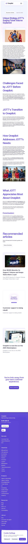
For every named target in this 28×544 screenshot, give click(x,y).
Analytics (3, 495)
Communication (5, 493)
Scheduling (4, 487)
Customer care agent (6, 519)
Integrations (4, 491)
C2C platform (4, 452)
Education (3, 456)
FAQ (2, 504)
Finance (3, 457)
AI (1, 486)
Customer (3, 523)
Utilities (3, 471)
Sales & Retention (5, 441)
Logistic (3, 461)
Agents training (5, 480)
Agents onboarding (6, 478)
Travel (2, 469)
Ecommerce (4, 454)
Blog (2, 502)
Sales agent (4, 521)
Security (3, 508)
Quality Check (4, 489)
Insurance (3, 459)
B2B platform (4, 450)
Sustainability (4, 510)
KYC (2, 442)
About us (3, 506)
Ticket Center (4, 484)
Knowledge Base (5, 482)
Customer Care (5, 439)
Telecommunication (6, 467)
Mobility (3, 465)
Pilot (2, 517)
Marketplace (4, 463)
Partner (3, 525)
